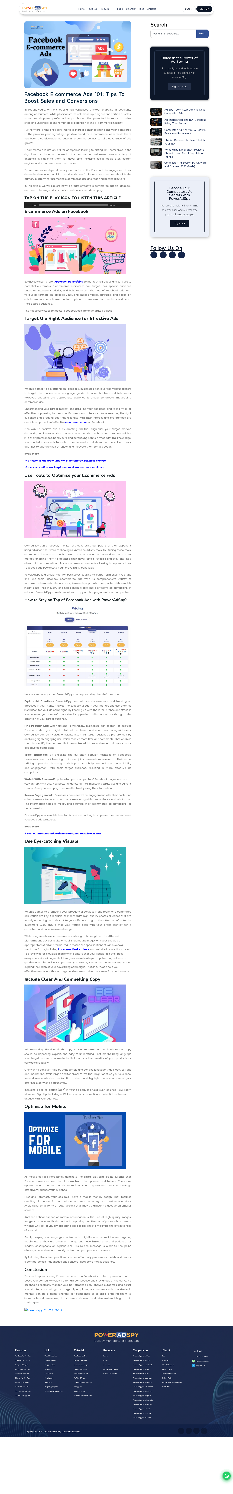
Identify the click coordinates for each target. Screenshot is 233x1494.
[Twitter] (153, 254)
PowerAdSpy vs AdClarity (142, 1391)
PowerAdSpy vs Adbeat (141, 1409)
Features (92, 8)
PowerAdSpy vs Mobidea (142, 1413)
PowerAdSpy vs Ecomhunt (142, 1365)
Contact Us (166, 1387)
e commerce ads (76, 422)
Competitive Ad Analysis (83, 1382)
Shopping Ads (50, 1365)
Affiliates (151, 8)
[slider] (125, 205)
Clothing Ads (49, 1374)
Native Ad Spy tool (22, 1374)
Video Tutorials (79, 1391)
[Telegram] (181, 254)
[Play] (28, 205)
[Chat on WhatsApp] (227, 1476)
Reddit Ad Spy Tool (22, 1382)
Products (104, 8)
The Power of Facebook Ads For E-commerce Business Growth (65, 460)
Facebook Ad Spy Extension (172, 1382)
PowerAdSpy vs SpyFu (141, 1369)
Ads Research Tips (80, 1356)
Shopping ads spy (80, 1369)
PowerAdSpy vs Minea (141, 1374)
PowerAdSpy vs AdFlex (141, 1356)
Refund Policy (167, 1378)
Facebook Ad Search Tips (83, 1396)
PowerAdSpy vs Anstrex (141, 1360)
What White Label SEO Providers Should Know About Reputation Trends (184, 153)
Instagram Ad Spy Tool (23, 1360)
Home (81, 8)
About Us (165, 1360)
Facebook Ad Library (110, 1369)
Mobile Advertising (81, 1374)
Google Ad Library (110, 1374)
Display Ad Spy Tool (22, 1378)
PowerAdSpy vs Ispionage (142, 1378)
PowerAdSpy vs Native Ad (142, 1404)
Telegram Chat (201, 1366)
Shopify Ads (49, 1378)
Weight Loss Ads (51, 1356)
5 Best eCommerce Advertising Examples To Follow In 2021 (62, 833)
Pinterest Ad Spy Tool (23, 1391)
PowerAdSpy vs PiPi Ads (142, 1418)
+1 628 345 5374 (201, 1357)
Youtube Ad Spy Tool (22, 1369)
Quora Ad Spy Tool (22, 1387)
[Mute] (118, 205)
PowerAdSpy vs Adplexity (142, 1382)
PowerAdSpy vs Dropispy (142, 1396)
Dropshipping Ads (51, 1387)
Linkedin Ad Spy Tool (22, 1396)
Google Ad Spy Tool (22, 1365)
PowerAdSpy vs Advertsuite (143, 1400)
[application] (77, 205)
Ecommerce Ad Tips (81, 1365)
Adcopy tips (78, 1387)
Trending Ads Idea (80, 1360)
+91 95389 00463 (202, 1361)
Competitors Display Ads (54, 1391)
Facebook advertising (69, 281)
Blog (141, 8)
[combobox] (173, 34)
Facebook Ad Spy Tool (22, 1356)
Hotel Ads (48, 1382)
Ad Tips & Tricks (79, 1378)
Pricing (119, 8)
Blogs (105, 1360)
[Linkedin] (172, 254)
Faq (163, 1356)
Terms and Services (169, 1374)
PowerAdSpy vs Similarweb (143, 1387)
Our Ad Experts (168, 1365)
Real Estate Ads (50, 1360)
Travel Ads (48, 1369)
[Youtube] (163, 254)
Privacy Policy (167, 1369)
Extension (131, 8)
